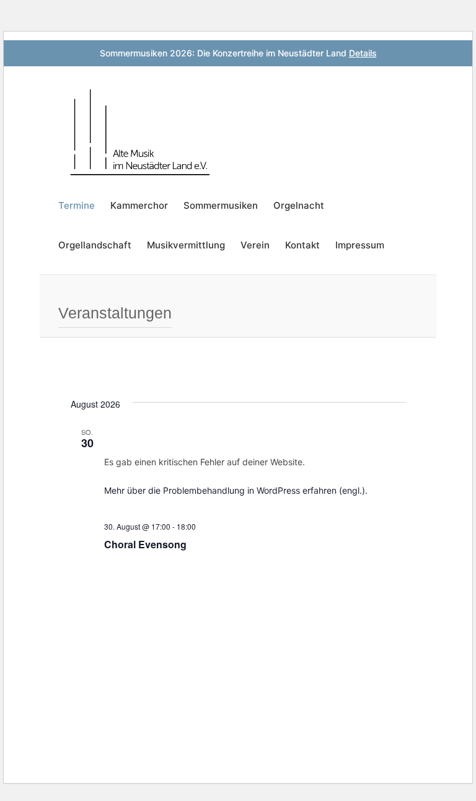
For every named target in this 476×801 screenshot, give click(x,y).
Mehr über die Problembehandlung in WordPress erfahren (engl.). (236, 490)
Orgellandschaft (94, 245)
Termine (76, 205)
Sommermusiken (220, 205)
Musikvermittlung (186, 245)
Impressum (359, 245)
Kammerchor (139, 205)
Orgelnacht (298, 205)
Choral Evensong (145, 544)
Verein (255, 245)
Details (363, 53)
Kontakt (302, 245)
